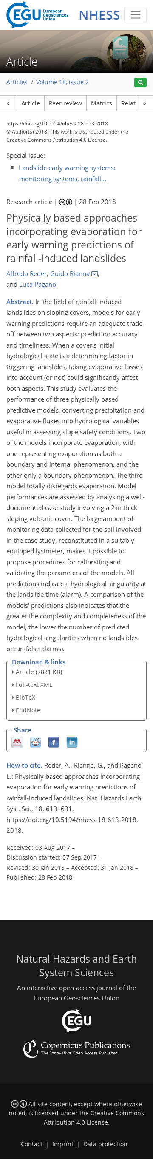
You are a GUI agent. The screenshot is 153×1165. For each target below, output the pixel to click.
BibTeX (25, 697)
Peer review (65, 103)
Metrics (101, 103)
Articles (17, 82)
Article (30, 103)
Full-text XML (34, 685)
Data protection (105, 1144)
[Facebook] (54, 742)
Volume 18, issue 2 (62, 82)
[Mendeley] (17, 742)
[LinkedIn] (72, 742)
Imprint (63, 1144)
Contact (31, 1144)
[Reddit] (35, 742)
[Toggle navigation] (135, 15)
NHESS (99, 14)
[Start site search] (140, 83)
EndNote (28, 710)
